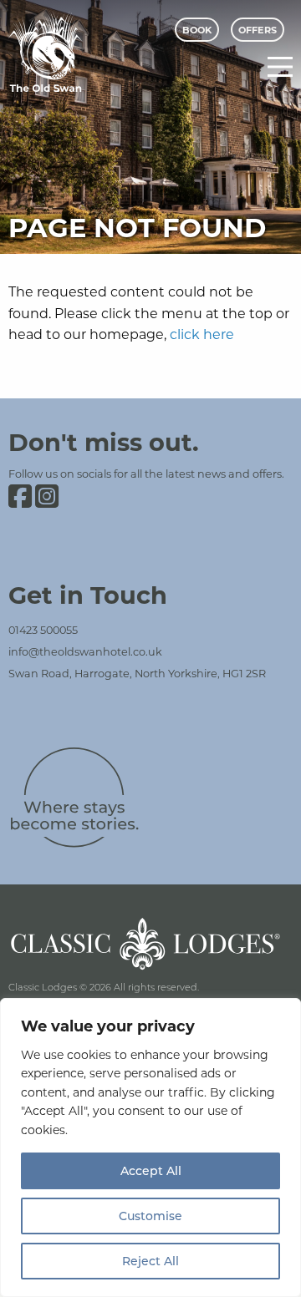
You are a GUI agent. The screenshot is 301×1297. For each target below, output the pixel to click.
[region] (150, 1147)
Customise (150, 1216)
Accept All (150, 1170)
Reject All (150, 1261)
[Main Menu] (280, 67)
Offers (257, 29)
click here (202, 333)
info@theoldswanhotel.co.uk (85, 651)
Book (197, 29)
